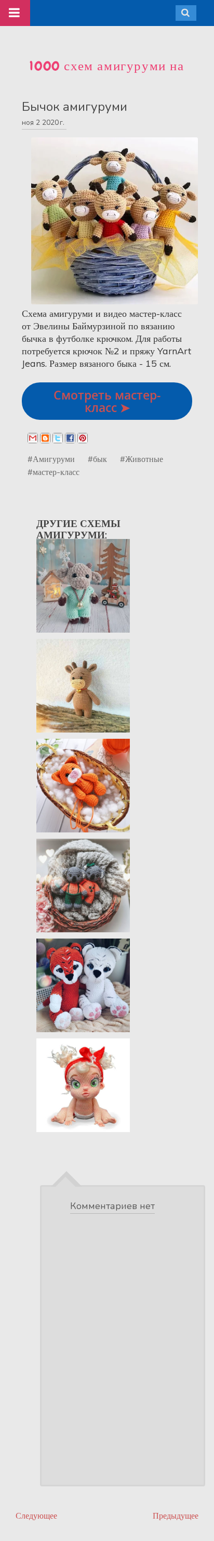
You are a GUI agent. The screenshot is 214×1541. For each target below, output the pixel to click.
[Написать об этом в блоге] (45, 438)
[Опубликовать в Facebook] (70, 438)
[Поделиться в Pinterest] (82, 438)
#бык (97, 459)
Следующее (36, 1515)
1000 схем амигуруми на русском (107, 75)
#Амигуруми (51, 459)
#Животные (141, 459)
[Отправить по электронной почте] (33, 438)
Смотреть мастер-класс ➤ (107, 401)
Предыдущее (175, 1515)
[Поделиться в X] (57, 438)
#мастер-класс (53, 472)
